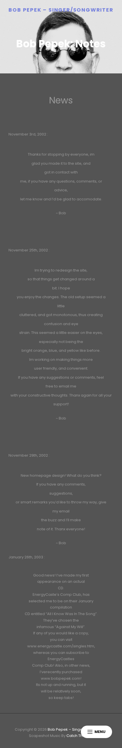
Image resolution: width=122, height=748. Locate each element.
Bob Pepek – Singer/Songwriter (61, 9)
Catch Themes (79, 735)
